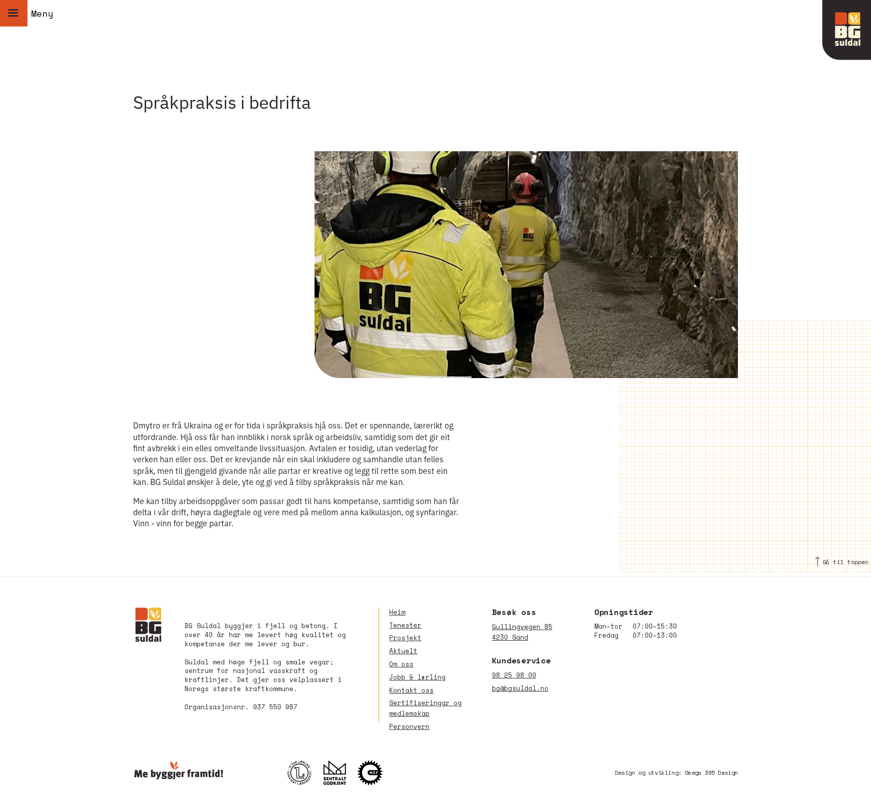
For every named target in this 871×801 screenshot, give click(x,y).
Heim (397, 612)
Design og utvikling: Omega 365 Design (676, 772)
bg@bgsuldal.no (520, 688)
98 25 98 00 (514, 675)
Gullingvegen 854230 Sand (522, 632)
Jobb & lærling (417, 677)
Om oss (401, 664)
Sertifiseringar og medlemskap (425, 708)
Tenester (405, 625)
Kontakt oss (411, 690)
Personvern (409, 726)
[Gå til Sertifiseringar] (340, 772)
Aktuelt (403, 651)
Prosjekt (405, 638)
